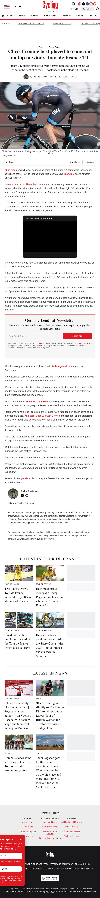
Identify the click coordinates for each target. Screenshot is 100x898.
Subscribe (86, 9)
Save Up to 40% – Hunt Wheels (31, 24)
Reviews (34, 16)
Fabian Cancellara (38, 401)
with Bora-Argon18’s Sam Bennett (42, 416)
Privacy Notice (82, 343)
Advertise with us (33, 869)
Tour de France (54, 47)
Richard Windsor (40, 77)
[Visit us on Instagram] (79, 3)
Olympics (28, 836)
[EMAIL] (27, 495)
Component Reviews (72, 831)
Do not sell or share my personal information (69, 869)
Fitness (67, 16)
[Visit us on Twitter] (83, 3)
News (9, 16)
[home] (3, 16)
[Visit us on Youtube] (91, 3)
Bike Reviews (71, 827)
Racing (21, 16)
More (92, 16)
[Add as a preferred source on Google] (50, 878)
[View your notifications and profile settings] (20, 6)
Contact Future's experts (34, 864)
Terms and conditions (62, 864)
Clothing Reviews (72, 836)
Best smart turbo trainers (49, 832)
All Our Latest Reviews (71, 822)
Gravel (79, 16)
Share (11, 162)
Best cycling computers (50, 838)
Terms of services (39, 343)
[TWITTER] (23, 495)
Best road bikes (50, 822)
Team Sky (69, 174)
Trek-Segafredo (60, 366)
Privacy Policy (13, 878)
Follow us (76, 162)
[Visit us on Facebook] (87, 3)
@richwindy (30, 503)
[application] (50, 236)
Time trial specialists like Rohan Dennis (25, 184)
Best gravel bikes (50, 827)
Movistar (26, 478)
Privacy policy (82, 864)
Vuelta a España (28, 831)
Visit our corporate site (83, 889)
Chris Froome (12, 170)
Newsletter (90, 162)
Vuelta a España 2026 (62, 24)
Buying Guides (50, 16)
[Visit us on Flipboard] (94, 3)
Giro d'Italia (28, 827)
